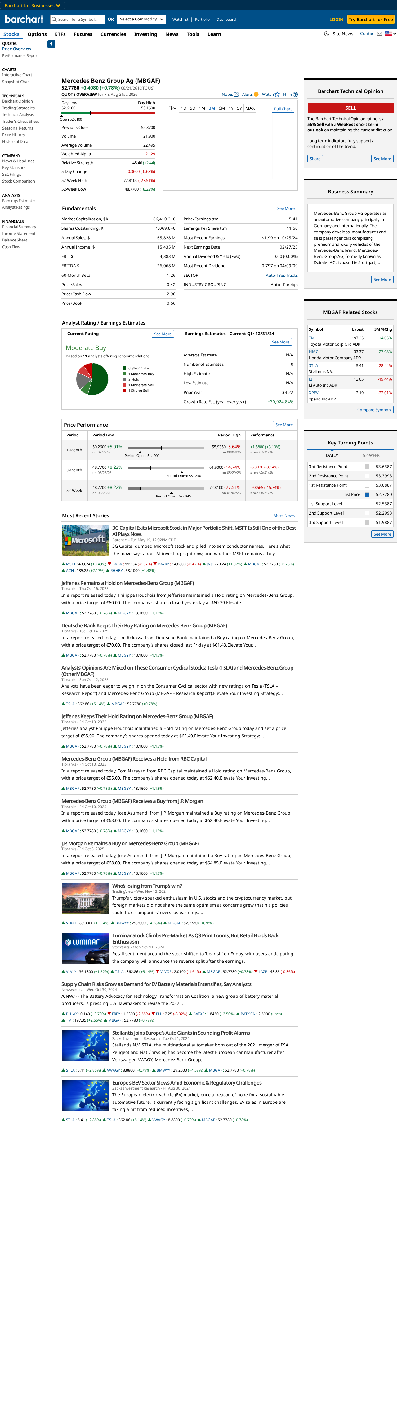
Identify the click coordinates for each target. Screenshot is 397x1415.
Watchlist (180, 19)
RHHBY (116, 570)
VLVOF (165, 971)
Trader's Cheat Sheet (20, 121)
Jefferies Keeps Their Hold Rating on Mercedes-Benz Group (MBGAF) (137, 716)
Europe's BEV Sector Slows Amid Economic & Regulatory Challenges (186, 1083)
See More (286, 208)
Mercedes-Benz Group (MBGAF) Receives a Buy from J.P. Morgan (132, 801)
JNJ (209, 564)
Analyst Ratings (16, 207)
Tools (193, 34)
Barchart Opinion (17, 101)
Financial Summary (19, 226)
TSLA (70, 703)
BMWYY (122, 923)
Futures (83, 34)
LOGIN (336, 19)
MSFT (71, 564)
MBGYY (124, 613)
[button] (391, 34)
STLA (70, 1070)
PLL (159, 1013)
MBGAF (254, 564)
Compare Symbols (374, 410)
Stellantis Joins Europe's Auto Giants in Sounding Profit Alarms (181, 1033)
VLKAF (71, 923)
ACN (70, 570)
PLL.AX (72, 1013)
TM (69, 1020)
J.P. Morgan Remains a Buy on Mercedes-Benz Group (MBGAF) (129, 843)
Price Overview (16, 48)
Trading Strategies (18, 108)
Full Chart (283, 109)
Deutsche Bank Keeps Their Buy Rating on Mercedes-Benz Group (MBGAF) (144, 625)
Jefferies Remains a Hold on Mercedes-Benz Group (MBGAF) (127, 583)
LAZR (263, 971)
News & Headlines (18, 161)
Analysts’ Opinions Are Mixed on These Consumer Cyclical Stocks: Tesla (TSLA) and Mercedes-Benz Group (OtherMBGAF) (177, 671)
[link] (290, 94)
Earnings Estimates (19, 200)
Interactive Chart (17, 74)
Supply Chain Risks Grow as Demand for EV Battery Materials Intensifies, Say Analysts (156, 984)
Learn (214, 34)
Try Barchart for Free (371, 19)
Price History (13, 134)
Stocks (11, 34)
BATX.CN (248, 1013)
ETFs (60, 34)
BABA (117, 564)
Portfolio (202, 19)
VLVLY (71, 971)
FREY (116, 1013)
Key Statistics (13, 167)
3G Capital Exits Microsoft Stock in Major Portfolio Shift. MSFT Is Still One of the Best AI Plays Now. (204, 531)
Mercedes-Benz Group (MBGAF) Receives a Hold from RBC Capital (134, 759)
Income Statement (19, 233)
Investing (145, 34)
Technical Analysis (17, 114)
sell (350, 107)
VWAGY (113, 1070)
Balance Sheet (14, 240)
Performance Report (20, 55)
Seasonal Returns (17, 128)
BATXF (198, 1013)
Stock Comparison (18, 181)
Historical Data (15, 141)
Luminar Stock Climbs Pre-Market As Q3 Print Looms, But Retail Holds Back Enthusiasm (195, 938)
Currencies (113, 34)
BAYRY (163, 564)
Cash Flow (11, 247)
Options (37, 34)
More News (284, 515)
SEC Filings (11, 174)
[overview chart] (230, 150)
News (172, 34)
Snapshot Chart (16, 81)
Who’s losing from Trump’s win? (147, 886)
